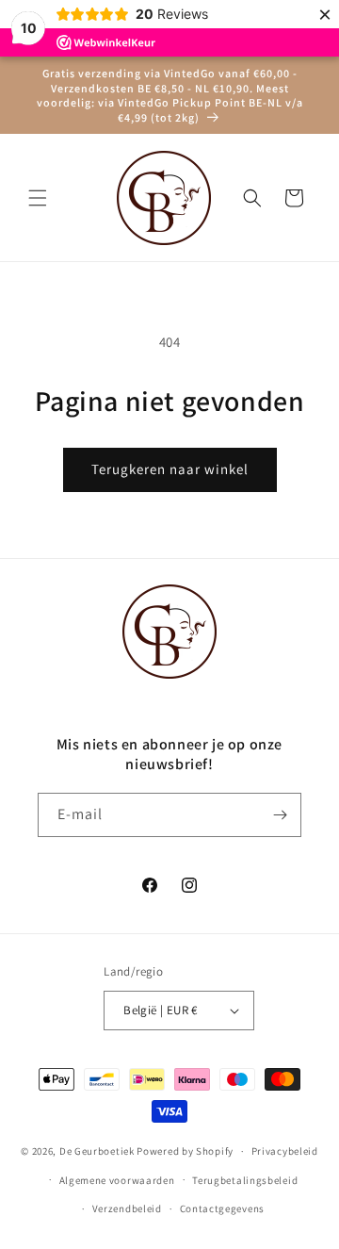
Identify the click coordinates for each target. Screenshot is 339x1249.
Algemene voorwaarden (117, 1180)
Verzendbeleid (127, 1208)
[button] (37, 198)
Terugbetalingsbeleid (245, 1180)
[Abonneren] (279, 815)
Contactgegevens (223, 1208)
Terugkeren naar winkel (170, 469)
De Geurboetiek (97, 1151)
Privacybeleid (284, 1151)
